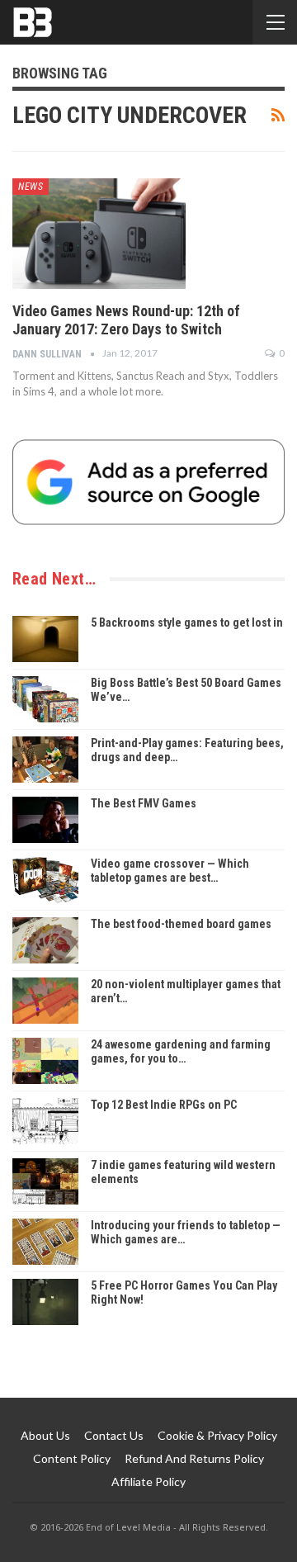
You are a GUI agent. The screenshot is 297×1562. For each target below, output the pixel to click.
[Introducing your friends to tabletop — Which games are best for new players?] (45, 1242)
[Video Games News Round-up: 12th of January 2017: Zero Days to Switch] (99, 233)
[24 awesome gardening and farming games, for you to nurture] (45, 1061)
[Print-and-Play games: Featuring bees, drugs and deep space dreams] (45, 759)
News (30, 186)
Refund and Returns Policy (194, 1458)
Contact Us (114, 1435)
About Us (45, 1435)
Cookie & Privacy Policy (217, 1435)
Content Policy (72, 1458)
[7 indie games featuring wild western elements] (45, 1181)
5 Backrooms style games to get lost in (187, 622)
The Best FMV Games (143, 803)
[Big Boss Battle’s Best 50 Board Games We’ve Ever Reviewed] (45, 699)
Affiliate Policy (148, 1481)
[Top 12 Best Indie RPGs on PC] (45, 1121)
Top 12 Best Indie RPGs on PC (164, 1104)
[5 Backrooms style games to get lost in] (45, 639)
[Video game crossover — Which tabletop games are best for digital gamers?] (45, 880)
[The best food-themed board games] (45, 940)
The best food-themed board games (181, 923)
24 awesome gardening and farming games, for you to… (181, 1051)
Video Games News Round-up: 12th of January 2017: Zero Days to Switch (126, 320)
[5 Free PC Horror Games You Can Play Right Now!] (45, 1302)
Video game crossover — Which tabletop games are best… (170, 870)
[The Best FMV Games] (45, 820)
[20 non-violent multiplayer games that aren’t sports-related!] (45, 1000)
